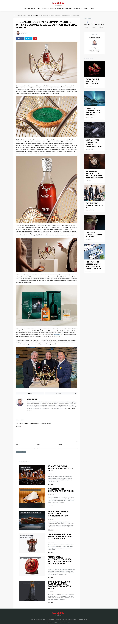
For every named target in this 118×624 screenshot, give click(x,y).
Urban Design (35, 8)
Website (60, 444)
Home (14, 15)
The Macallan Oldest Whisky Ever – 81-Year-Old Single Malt (60, 536)
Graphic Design (66, 8)
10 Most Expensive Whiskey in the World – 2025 (60, 468)
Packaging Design (25, 490)
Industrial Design (25, 467)
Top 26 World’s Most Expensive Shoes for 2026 (93, 81)
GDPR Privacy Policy (73, 619)
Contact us (82, 619)
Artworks (44, 8)
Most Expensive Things (27, 469)
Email (38, 444)
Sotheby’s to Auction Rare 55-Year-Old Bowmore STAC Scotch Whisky (60, 585)
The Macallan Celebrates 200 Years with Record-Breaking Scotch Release (60, 560)
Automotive (77, 8)
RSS (87, 619)
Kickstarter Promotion (48, 619)
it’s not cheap (57, 334)
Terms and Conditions (61, 619)
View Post (50, 484)
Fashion (85, 8)
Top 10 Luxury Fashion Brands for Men (94, 205)
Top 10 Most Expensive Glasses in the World (94, 235)
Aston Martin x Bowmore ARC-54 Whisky (61, 490)
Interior (26, 8)
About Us (32, 619)
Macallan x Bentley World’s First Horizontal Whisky (59, 513)
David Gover (24, 32)
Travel (92, 8)
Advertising (39, 619)
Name (17, 444)
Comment (18, 426)
